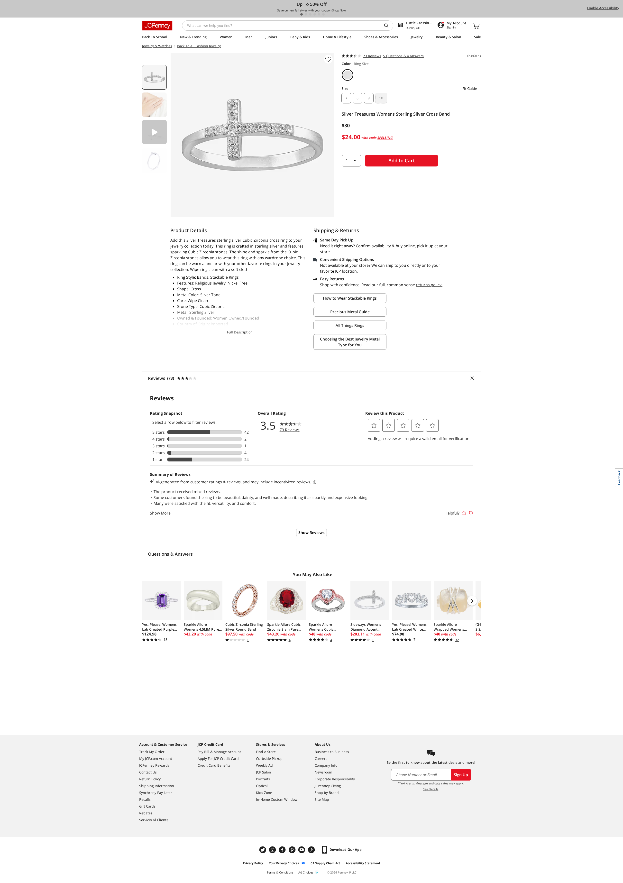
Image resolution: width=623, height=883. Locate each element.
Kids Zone (264, 792)
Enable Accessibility (603, 8)
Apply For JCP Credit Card (218, 758)
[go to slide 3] (310, 14)
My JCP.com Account (155, 758)
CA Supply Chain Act (325, 863)
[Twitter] (263, 850)
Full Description (240, 332)
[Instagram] (273, 850)
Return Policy (150, 779)
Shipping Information (156, 785)
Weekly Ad (264, 765)
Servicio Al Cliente (153, 820)
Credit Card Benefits (214, 765)
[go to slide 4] (314, 14)
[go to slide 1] (301, 14)
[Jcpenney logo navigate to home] (157, 25)
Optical (262, 785)
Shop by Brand (327, 792)
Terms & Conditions (280, 872)
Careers (321, 758)
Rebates (145, 813)
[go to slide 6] (323, 14)
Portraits (263, 779)
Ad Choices (305, 872)
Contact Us (148, 772)
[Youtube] (302, 850)
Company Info (326, 765)
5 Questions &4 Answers (403, 56)
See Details (430, 789)
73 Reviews (372, 56)
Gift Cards (147, 806)
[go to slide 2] (306, 14)
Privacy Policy (253, 863)
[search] (388, 25)
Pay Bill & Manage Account (219, 751)
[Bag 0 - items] (476, 25)
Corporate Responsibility (335, 779)
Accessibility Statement (363, 863)
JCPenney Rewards (154, 765)
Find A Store (266, 751)
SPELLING (385, 137)
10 (381, 98)
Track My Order (152, 751)
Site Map (322, 799)
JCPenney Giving (328, 785)
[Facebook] (283, 850)
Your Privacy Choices (284, 863)
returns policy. (429, 284)
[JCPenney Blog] (312, 850)
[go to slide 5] (319, 14)
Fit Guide (469, 88)
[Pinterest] (292, 850)
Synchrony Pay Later (155, 792)
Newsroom (323, 772)
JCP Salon (263, 772)
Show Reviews (311, 532)
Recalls (145, 799)
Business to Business (332, 751)
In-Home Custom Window (276, 799)
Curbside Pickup (269, 758)
